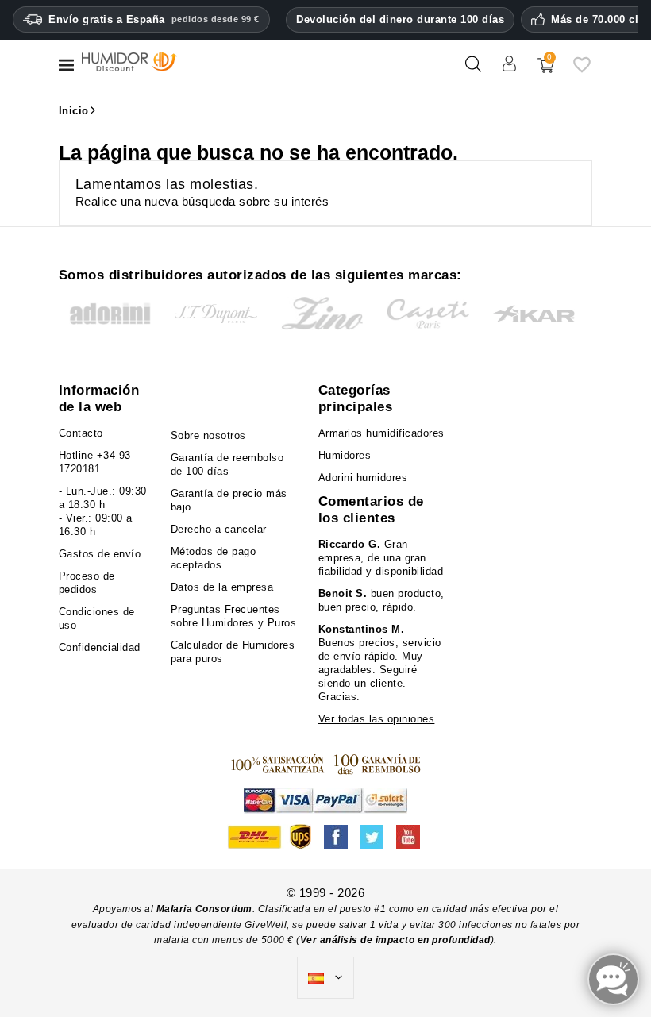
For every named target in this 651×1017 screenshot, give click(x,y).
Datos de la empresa (222, 587)
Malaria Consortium (204, 909)
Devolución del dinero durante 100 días (400, 19)
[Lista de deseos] (582, 70)
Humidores (345, 455)
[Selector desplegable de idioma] (325, 978)
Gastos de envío (100, 554)
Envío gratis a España (154, 19)
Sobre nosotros (208, 435)
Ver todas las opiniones (376, 719)
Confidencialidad (100, 647)
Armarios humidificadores (381, 433)
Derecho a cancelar (219, 529)
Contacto (81, 433)
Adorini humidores (363, 477)
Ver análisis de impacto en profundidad (395, 940)
